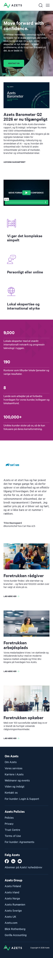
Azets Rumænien (15, 904)
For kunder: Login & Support (22, 799)
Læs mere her (10, 596)
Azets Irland (12, 892)
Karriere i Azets (14, 774)
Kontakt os (13, 63)
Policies (9, 817)
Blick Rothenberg (15, 929)
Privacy (9, 823)
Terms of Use (13, 836)
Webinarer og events (17, 780)
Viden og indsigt (14, 786)
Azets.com (11, 922)
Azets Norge (12, 898)
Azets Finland (13, 886)
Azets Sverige (13, 910)
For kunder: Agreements (19, 842)
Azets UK (10, 916)
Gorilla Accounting (16, 935)
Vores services (13, 768)
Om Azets (11, 762)
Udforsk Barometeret (14, 162)
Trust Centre (12, 830)
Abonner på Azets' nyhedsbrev (23, 867)
